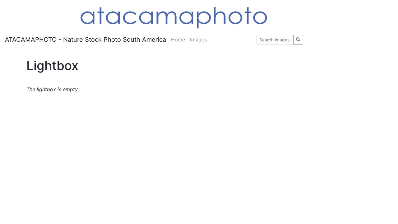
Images (198, 39)
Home (178, 39)
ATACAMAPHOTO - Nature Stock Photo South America (85, 39)
